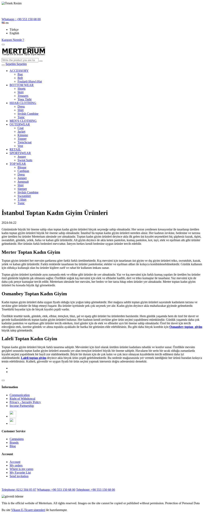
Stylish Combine (28, 113)
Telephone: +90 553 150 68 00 (95, 489)
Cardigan (23, 171)
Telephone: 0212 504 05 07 (19, 489)
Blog (13, 446)
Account (15, 462)
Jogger (22, 156)
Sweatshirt (24, 196)
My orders (16, 465)
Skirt (21, 92)
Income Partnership (22, 405)
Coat (21, 128)
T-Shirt (22, 199)
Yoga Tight (24, 99)
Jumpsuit (23, 181)
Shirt (21, 110)
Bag (20, 74)
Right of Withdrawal (22, 398)
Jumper (22, 178)
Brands (14, 442)
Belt (20, 78)
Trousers (23, 95)
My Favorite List (20, 472)
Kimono (23, 135)
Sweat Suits (25, 160)
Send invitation (19, 476)
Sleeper (22, 188)
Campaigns (17, 439)
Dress (21, 106)
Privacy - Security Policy (25, 402)
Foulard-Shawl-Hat (30, 81)
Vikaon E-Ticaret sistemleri (28, 510)
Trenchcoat (24, 142)
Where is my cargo (21, 469)
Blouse (22, 167)
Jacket (21, 131)
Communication (20, 395)
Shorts (22, 88)
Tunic (21, 117)
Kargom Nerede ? (13, 40)
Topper (22, 138)
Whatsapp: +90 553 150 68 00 (56, 489)
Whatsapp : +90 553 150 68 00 (21, 19)
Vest (20, 146)
